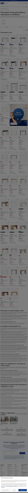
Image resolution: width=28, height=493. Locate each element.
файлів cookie (3, 487)
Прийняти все (23, 490)
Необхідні (14, 490)
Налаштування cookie (5, 490)
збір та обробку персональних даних (12, 486)
